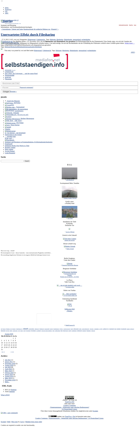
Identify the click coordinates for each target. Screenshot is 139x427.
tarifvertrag (132, 328)
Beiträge (13, 390)
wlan (11, 328)
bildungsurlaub (65, 330)
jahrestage (14, 328)
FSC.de (70, 306)
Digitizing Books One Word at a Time (17, 146)
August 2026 (9, 334)
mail (1, 328)
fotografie (7, 330)
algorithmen (33, 330)
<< (2, 352)
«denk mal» (93, 330)
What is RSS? (5, 395)
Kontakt (95, 411)
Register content (10, 147)
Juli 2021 (8, 360)
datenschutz (3, 330)
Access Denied (10, 151)
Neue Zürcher (15, 125)
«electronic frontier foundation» (46, 330)
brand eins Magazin (13, 101)
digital (115, 328)
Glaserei (7, 129)
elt (10, 127)
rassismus (128, 328)
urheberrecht (79, 330)
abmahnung (84, 330)
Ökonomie (8, 79)
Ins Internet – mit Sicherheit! (16, 133)
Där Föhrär (20, 123)
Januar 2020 (9, 374)
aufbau (80, 328)
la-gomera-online (70, 287)
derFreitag (16, 103)
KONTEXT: (19, 111)
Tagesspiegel (19, 107)
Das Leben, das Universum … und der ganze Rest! (21, 73)
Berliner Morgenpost (27, 118)
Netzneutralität (9, 75)
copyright (100, 328)
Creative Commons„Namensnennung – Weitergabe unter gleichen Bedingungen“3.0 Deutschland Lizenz (69, 407)
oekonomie (76, 328)
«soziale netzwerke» (66, 328)
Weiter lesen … (130, 43)
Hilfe (8, 422)
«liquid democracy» (19, 328)
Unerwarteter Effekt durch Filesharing (28, 34)
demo (62, 330)
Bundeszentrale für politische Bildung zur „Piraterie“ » (41, 29)
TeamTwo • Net (70, 416)
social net (8, 77)
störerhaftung (28, 330)
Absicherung (37, 328)
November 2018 (10, 380)
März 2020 (8, 371)
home (135, 25)
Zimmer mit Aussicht (70, 240)
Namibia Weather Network (70, 198)
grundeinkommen (56, 328)
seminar (21, 330)
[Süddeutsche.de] (7, 41)
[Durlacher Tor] (69, 229)
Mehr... (7, 382)
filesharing (59, 39)
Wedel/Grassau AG (70, 325)
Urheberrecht (40, 39)
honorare (4, 328)
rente (19, 330)
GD (6, 11)
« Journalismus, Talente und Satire (12, 29)
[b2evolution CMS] (9, 413)
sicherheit (119, 328)
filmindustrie (68, 39)
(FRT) (133, 52)
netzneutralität (46, 328)
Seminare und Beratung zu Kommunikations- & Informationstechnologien (28, 142)
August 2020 (9, 365)
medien (11, 330)
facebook (51, 328)
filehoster (53, 39)
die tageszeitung (22, 109)
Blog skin (14, 422)
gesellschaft (111, 328)
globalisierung (41, 328)
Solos (6, 8)
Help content (9, 149)
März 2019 (8, 378)
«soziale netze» (15, 330)
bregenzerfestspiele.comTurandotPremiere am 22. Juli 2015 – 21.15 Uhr (69, 275)
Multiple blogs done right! (33, 422)
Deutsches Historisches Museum (70, 265)
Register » (13, 91)
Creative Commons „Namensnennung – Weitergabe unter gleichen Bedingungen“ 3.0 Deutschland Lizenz (69, 418)
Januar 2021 (9, 362)
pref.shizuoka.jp (70, 180)
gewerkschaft (123, 328)
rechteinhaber (86, 39)
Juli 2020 (8, 367)
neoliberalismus (57, 330)
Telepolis (15, 113)
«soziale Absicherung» (85, 328)
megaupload (77, 39)
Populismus (8, 328)
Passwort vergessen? (26, 87)
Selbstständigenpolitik (123, 25)
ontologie (69, 330)
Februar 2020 (9, 373)
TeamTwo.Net (69, 402)
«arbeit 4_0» (106, 328)
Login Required (10, 153)
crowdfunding (38, 330)
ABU (6, 13)
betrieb (72, 328)
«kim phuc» (92, 328)
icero (12, 105)
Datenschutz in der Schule (13, 135)
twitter (53, 330)
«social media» (31, 328)
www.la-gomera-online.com (70, 295)
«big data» (61, 328)
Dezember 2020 (10, 363)
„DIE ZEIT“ (17, 121)
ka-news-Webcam (70, 232)
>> (13, 352)
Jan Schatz (70, 218)
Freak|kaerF (9, 144)
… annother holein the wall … (10, 137)
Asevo (22, 422)
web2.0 (24, 330)
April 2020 (8, 369)
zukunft (25, 329)
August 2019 (9, 376)
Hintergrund (32, 39)
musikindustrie (74, 330)
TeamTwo (8, 9)
